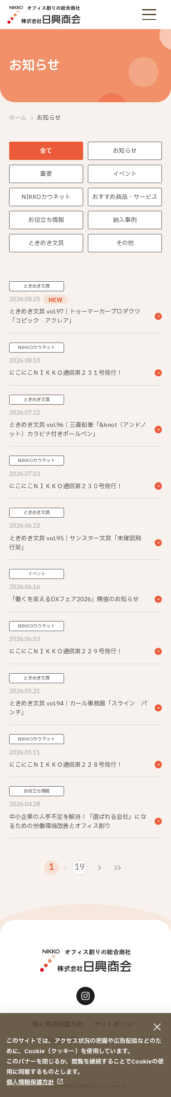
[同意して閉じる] (157, 1026)
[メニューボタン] (148, 14)
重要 (46, 174)
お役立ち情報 (46, 220)
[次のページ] (99, 867)
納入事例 (125, 220)
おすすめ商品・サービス (124, 197)
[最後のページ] (117, 867)
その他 (125, 243)
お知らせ (125, 151)
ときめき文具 (46, 243)
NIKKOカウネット (46, 197)
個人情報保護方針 (30, 1082)
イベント (125, 174)
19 (79, 867)
